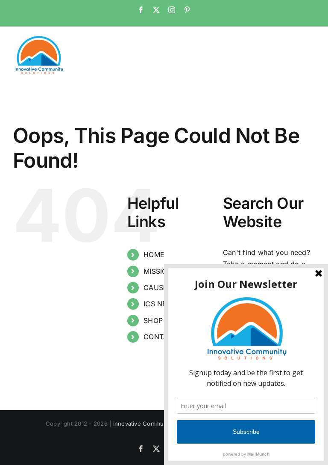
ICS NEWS (161, 303)
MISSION (158, 271)
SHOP (153, 320)
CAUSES (158, 287)
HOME (154, 254)
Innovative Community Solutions (157, 423)
